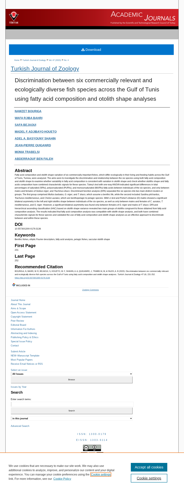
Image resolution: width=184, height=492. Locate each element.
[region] (92, 472)
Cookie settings (101, 474)
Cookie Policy (62, 478)
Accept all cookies (149, 467)
